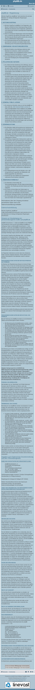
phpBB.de (24, 678)
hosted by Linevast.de (18, 681)
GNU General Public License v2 (21, 107)
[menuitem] (5, 6)
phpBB (12, 676)
